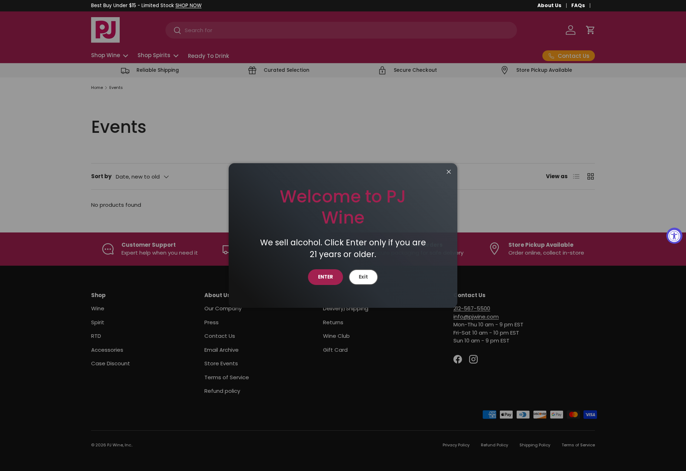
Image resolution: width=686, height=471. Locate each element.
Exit (363, 277)
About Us (549, 5)
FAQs (578, 5)
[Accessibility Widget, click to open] (674, 235)
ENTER (325, 277)
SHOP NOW (188, 5)
